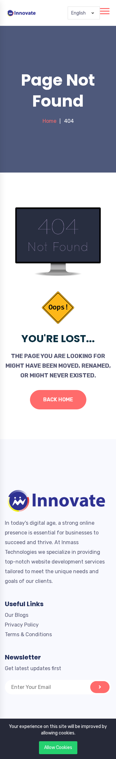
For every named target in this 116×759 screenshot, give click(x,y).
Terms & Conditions (28, 634)
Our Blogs (16, 615)
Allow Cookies (58, 747)
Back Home (58, 399)
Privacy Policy (22, 625)
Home (49, 121)
